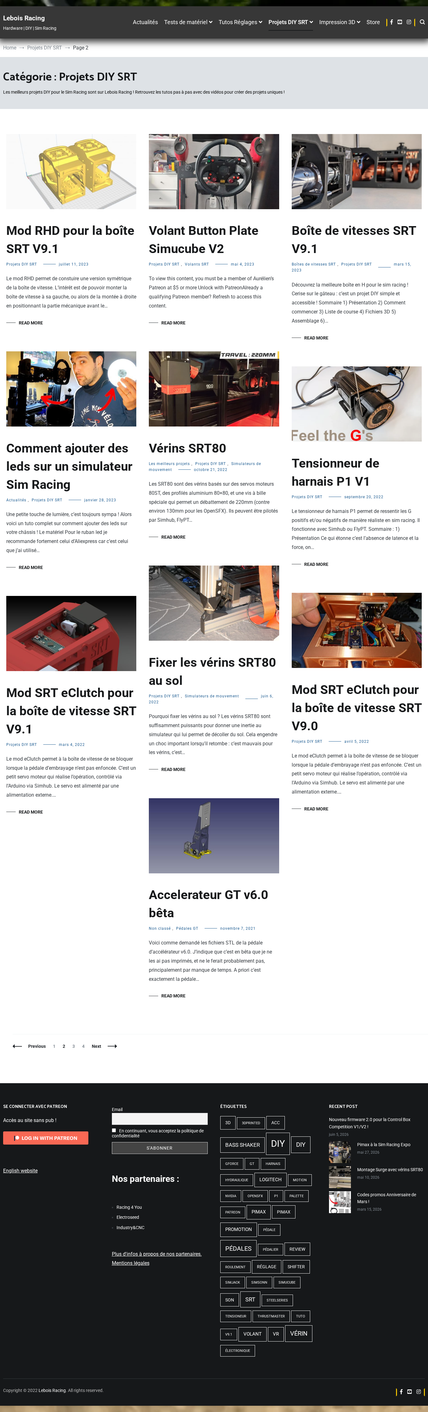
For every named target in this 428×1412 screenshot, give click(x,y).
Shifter (296, 1266)
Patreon (232, 1212)
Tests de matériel (185, 22)
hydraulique (236, 1180)
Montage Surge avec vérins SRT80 (390, 1169)
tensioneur (235, 1316)
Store (373, 22)
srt (250, 1299)
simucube (287, 1282)
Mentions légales (130, 1263)
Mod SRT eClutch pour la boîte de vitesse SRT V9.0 (357, 707)
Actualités (145, 22)
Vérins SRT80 (187, 448)
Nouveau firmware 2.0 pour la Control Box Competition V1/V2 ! (369, 1123)
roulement (235, 1267)
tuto (300, 1316)
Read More (31, 322)
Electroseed (128, 1217)
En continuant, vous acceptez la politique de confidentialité (158, 1133)
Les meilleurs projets (169, 464)
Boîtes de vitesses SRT (314, 264)
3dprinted (251, 1123)
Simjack (232, 1282)
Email (117, 1109)
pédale (269, 1230)
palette (297, 1196)
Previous (37, 1046)
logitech (270, 1179)
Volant (252, 1334)
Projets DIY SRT (288, 22)
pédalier (270, 1250)
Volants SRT (197, 264)
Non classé (160, 928)
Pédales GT (187, 928)
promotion (238, 1229)
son (229, 1299)
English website (20, 1171)
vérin (298, 1333)
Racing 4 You (129, 1207)
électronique (237, 1351)
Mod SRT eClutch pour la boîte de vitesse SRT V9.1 (71, 711)
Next (96, 1046)
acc (275, 1122)
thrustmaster (271, 1316)
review (297, 1249)
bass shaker (242, 1145)
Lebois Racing (24, 18)
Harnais (273, 1164)
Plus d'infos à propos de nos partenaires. (157, 1254)
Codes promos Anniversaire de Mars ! (386, 1198)
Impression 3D (337, 22)
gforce (231, 1164)
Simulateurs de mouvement (212, 696)
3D (228, 1122)
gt (252, 1164)
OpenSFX (255, 1196)
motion (300, 1180)
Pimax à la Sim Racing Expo (383, 1144)
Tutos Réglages (238, 22)
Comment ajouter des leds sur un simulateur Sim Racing (69, 466)
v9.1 (228, 1334)
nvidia (230, 1196)
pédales (238, 1248)
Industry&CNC (130, 1227)
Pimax (259, 1212)
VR (276, 1334)
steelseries (277, 1300)
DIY (278, 1143)
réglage (266, 1266)
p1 (276, 1196)
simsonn (259, 1282)
